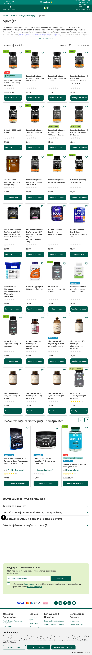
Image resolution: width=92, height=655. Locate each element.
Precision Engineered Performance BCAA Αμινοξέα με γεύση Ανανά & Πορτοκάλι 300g (12, 234)
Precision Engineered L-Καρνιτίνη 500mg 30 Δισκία (79, 132)
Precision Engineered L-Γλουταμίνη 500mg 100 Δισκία (35, 78)
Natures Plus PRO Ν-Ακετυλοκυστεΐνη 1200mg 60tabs (78, 288)
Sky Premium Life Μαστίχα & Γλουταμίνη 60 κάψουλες (77, 345)
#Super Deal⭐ (46, 2)
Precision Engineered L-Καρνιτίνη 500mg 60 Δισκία (12, 82)
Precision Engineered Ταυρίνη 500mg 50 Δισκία (35, 132)
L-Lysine (56, 35)
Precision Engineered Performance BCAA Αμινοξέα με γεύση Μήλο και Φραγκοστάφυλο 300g (35, 235)
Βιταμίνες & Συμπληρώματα (54, 621)
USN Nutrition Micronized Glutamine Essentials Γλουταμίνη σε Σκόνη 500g (12, 291)
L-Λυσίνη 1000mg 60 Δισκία (12, 131)
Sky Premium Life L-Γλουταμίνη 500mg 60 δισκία (34, 395)
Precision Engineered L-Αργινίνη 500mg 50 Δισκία (57, 78)
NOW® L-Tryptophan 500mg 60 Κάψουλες (34, 287)
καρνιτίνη (46, 35)
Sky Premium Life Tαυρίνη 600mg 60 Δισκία (12, 395)
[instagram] (60, 603)
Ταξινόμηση (8, 45)
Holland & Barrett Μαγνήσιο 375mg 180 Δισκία (74, 465)
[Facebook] (56, 603)
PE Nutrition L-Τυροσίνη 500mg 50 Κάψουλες (12, 343)
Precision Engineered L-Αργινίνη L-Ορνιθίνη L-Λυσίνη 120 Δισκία (79, 79)
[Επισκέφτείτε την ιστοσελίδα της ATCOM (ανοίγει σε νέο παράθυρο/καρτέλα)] (81, 652)
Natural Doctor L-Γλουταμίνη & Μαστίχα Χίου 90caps (33, 345)
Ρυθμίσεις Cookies (13, 647)
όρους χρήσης (29, 584)
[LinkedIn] (69, 603)
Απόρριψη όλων (38, 647)
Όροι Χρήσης (7, 626)
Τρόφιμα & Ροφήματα (51, 628)
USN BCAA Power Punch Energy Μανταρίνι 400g (55, 231)
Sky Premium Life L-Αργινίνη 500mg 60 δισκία (56, 395)
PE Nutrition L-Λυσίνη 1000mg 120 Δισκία (56, 288)
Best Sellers (19, 45)
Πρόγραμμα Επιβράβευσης (9, 2)
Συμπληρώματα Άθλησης (26, 15)
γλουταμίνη (29, 35)
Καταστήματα (74, 621)
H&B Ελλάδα (34, 623)
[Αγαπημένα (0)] (81, 8)
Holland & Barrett (9, 15)
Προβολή (63, 45)
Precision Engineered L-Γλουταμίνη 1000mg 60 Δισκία (57, 132)
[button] (86, 419)
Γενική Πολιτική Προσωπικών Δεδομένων (13, 622)
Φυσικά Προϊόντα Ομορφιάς (54, 624)
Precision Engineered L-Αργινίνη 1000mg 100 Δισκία (35, 182)
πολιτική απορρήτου (34, 587)
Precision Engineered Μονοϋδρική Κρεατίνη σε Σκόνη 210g (44, 460)
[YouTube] (74, 603)
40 (70, 45)
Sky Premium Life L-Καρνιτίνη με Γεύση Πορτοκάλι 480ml (56, 343)
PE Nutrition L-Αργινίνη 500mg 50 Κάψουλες (78, 395)
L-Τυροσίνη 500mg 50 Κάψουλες (78, 181)
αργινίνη (38, 35)
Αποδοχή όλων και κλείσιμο (63, 647)
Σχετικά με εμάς (33, 618)
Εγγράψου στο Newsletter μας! (23, 567)
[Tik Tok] (65, 603)
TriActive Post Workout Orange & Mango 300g (12, 182)
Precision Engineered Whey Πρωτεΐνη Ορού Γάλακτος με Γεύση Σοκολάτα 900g (16, 460)
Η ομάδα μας (34, 627)
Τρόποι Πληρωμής (76, 624)
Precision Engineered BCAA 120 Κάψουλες (57, 181)
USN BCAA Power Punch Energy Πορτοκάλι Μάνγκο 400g (78, 233)
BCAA (21, 35)
